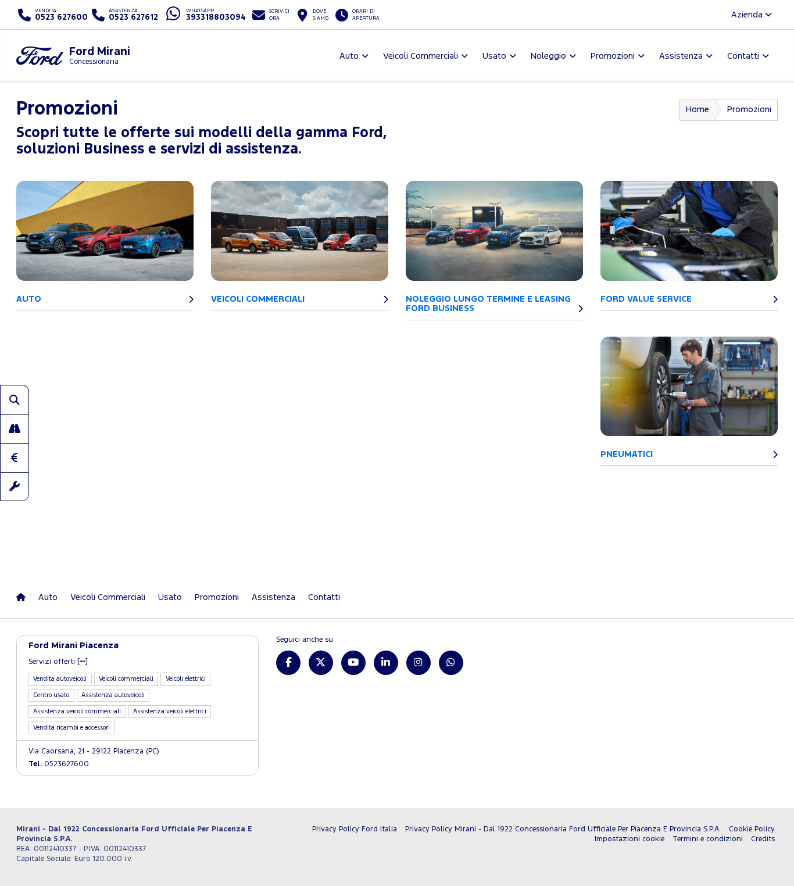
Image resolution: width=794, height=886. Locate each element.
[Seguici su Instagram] (418, 663)
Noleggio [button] (548, 56)
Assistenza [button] (681, 56)
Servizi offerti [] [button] (58, 662)
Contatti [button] (743, 56)
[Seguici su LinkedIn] (386, 663)
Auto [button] (349, 56)
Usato (170, 597)
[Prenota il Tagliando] (14, 486)
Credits (763, 839)
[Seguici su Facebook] (288, 663)
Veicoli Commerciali (107, 597)
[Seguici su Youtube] (353, 663)
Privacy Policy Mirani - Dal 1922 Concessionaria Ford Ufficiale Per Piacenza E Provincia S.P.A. (563, 829)
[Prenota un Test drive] (14, 428)
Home (697, 109)
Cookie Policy (752, 829)
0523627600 (58, 764)
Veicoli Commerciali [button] (420, 56)
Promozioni (217, 597)
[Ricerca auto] (14, 399)
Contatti (324, 597)
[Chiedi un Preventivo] (14, 457)
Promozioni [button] (613, 56)
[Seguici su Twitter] (321, 663)
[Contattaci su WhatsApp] (451, 663)
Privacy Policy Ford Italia (354, 829)
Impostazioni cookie (629, 839)
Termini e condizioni (708, 839)
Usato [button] (494, 56)
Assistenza (273, 597)
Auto (48, 597)
